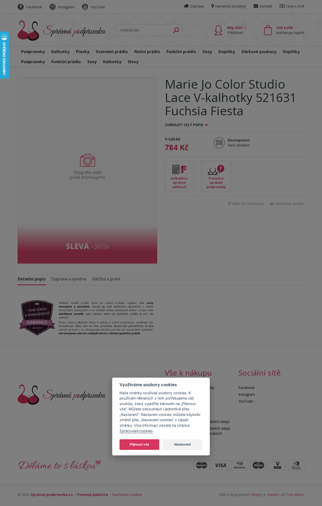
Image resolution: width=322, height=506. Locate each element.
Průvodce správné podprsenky (216, 182)
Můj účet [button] (235, 30)
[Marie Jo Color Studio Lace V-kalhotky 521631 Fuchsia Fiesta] (87, 171)
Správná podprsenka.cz (52, 494)
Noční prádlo (147, 51)
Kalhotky (60, 51)
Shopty (256, 494)
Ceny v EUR (295, 6)
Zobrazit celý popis (184, 124)
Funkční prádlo (181, 51)
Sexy (207, 51)
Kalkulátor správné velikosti (179, 182)
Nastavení (182, 444)
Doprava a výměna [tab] (68, 279)
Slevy (133, 61)
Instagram (65, 7)
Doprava (197, 6)
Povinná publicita (92, 494)
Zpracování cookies (136, 431)
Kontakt (265, 6)
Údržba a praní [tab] (106, 279)
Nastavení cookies (127, 494)
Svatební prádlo (112, 51)
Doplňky (226, 51)
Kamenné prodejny (230, 6)
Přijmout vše (139, 444)
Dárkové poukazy (259, 51)
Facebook (33, 7)
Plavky (82, 51)
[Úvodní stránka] (62, 30)
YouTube (97, 7)
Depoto (273, 494)
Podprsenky (33, 51)
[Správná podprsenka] (62, 394)
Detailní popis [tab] (32, 279)
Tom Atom (295, 494)
